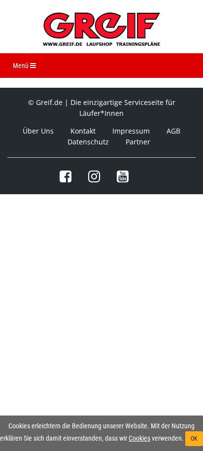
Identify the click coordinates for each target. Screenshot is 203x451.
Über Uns (38, 131)
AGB (173, 131)
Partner (138, 141)
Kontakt (83, 131)
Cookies (139, 438)
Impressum (131, 131)
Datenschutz (88, 141)
